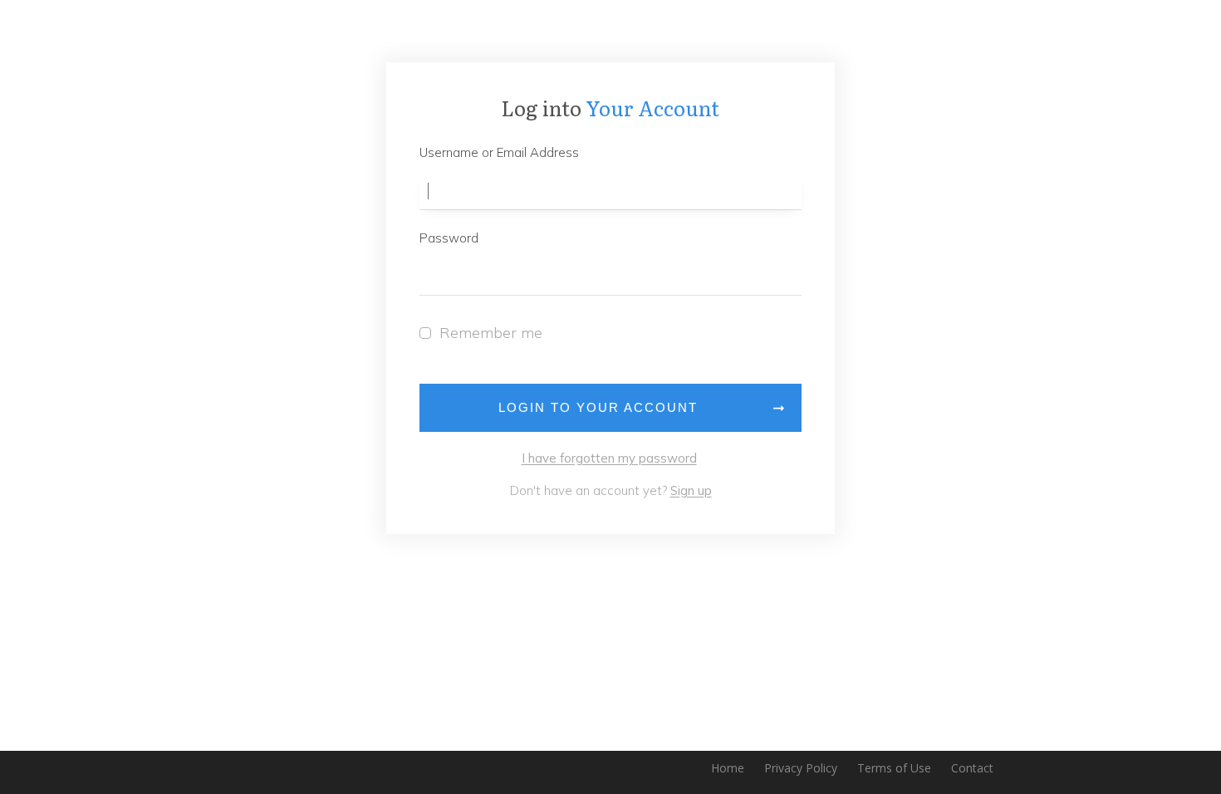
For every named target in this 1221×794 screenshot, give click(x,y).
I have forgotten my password (609, 458)
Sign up (691, 490)
